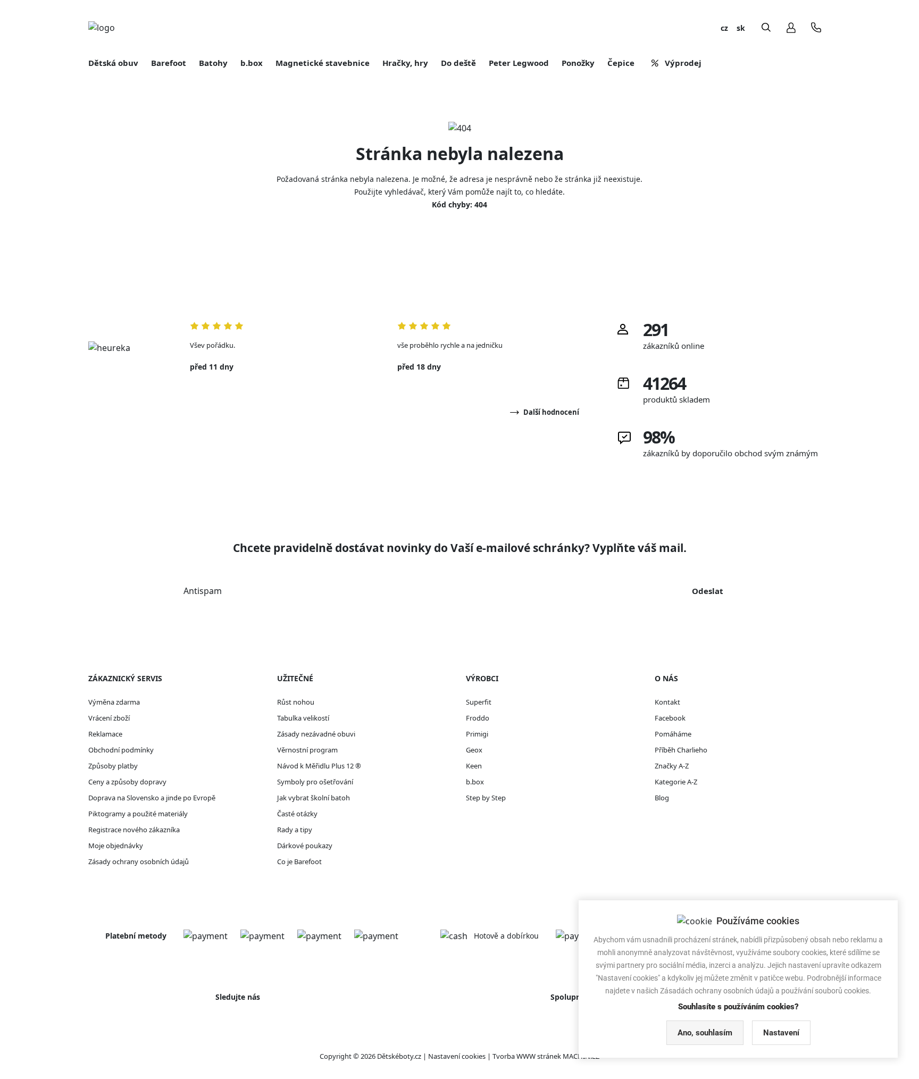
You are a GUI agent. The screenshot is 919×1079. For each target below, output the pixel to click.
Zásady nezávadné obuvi (316, 734)
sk (741, 28)
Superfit (478, 702)
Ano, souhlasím (705, 1033)
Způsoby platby (113, 766)
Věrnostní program (307, 750)
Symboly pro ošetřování (315, 782)
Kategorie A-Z (676, 782)
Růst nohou (295, 702)
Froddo (477, 718)
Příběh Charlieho (681, 750)
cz (724, 28)
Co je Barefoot (299, 861)
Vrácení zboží (109, 718)
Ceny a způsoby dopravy (127, 782)
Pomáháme (673, 734)
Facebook (670, 718)
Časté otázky (297, 813)
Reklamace (105, 734)
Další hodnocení (551, 412)
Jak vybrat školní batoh (313, 797)
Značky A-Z (672, 766)
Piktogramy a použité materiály (138, 813)
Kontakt (667, 702)
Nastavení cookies (457, 1056)
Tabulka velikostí (303, 718)
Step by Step (486, 797)
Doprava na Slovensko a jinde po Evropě (151, 797)
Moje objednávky (115, 845)
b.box (475, 782)
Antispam (202, 591)
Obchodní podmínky (121, 750)
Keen (474, 766)
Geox (474, 750)
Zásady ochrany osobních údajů (138, 861)
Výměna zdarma (114, 702)
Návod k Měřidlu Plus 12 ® (319, 766)
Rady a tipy (294, 829)
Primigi (477, 734)
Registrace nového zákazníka (134, 829)
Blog (662, 797)
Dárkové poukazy (304, 845)
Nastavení (781, 1033)
